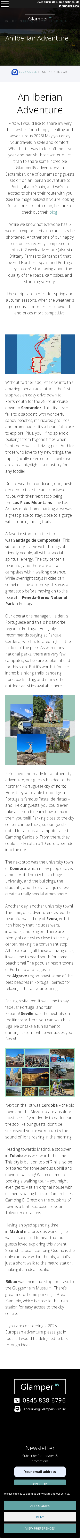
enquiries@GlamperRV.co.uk (59, 2)
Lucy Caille (28, 72)
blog (53, 212)
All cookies (40, 1506)
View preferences (40, 1528)
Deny (40, 1517)
